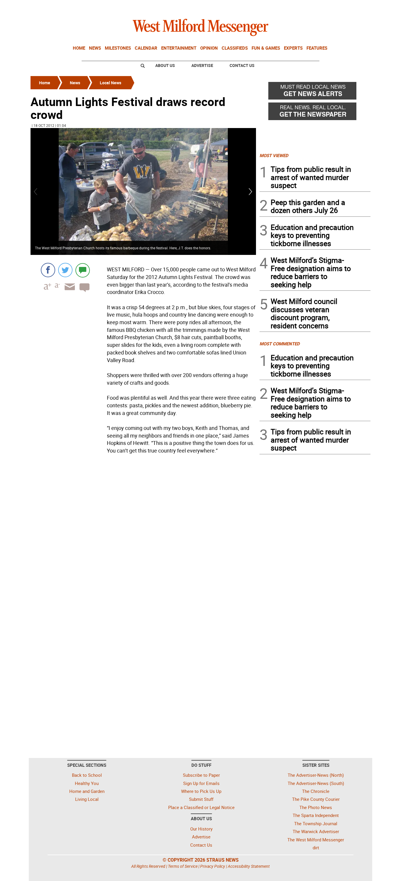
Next (250, 191)
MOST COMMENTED (280, 344)
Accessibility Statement (249, 866)
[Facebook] (48, 270)
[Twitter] (65, 270)
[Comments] (82, 270)
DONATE (356, 6)
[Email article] (68, 292)
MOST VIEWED (274, 155)
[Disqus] (143, 531)
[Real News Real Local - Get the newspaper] (315, 112)
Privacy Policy (212, 866)
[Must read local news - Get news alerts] (315, 92)
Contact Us (242, 65)
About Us (165, 65)
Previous (36, 191)
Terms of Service (183, 866)
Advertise (202, 65)
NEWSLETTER (323, 6)
